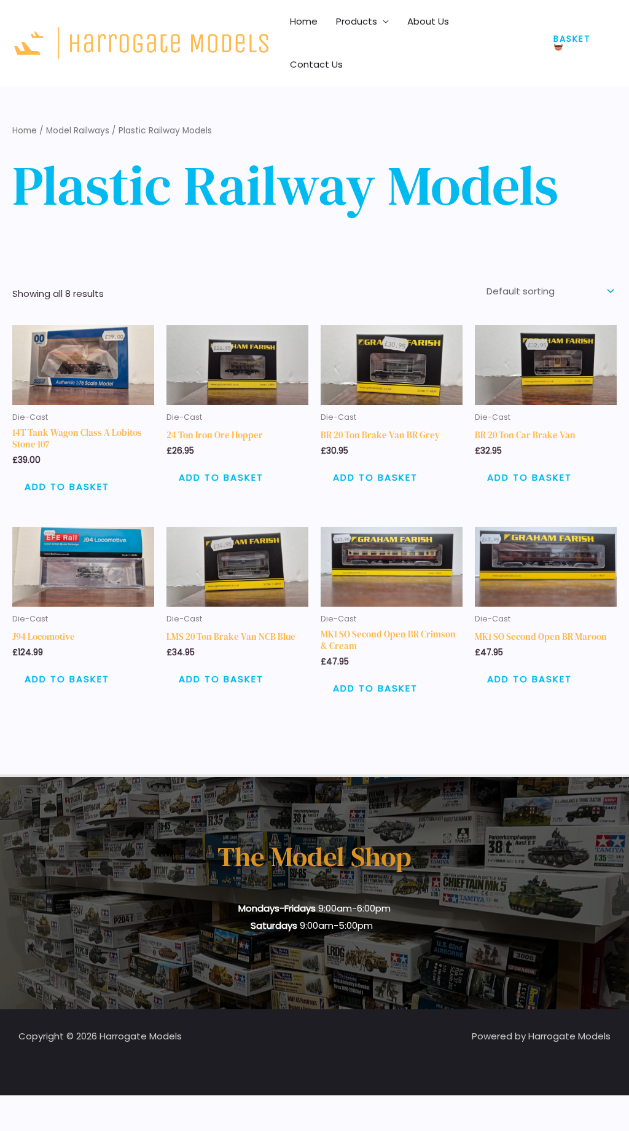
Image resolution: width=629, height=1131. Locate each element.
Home (304, 21)
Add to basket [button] (67, 486)
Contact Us (316, 64)
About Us (428, 21)
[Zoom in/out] (12, 1107)
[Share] (66, 1107)
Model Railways (77, 130)
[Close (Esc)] (93, 1107)
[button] (579, 43)
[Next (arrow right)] (39, 1125)
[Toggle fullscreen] (39, 1107)
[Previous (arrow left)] (12, 1125)
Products (356, 21)
